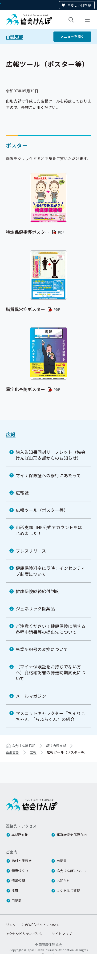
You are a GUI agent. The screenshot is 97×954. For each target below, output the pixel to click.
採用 (15, 890)
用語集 (17, 900)
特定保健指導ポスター (35, 232)
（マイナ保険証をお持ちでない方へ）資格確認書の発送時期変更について (51, 672)
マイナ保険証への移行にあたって (48, 475)
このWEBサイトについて (41, 924)
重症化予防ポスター (33, 389)
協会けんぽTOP (24, 745)
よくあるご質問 (68, 890)
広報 (11, 434)
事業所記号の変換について (42, 649)
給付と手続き (22, 860)
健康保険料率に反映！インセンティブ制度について (50, 571)
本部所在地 (20, 834)
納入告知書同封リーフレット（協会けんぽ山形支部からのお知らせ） (50, 455)
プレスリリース (31, 551)
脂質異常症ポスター (33, 309)
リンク (11, 924)
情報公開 (18, 880)
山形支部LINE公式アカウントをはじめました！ (49, 530)
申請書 (62, 860)
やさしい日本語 (79, 5)
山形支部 (14, 37)
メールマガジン (31, 696)
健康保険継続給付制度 (37, 591)
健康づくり (20, 870)
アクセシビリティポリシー (26, 933)
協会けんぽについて (72, 870)
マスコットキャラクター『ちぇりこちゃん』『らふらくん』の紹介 (50, 716)
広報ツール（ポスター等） (42, 510)
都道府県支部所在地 (72, 834)
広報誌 (22, 493)
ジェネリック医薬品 (35, 608)
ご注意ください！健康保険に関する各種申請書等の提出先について (51, 629)
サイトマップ (62, 933)
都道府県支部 (56, 745)
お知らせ (63, 880)
